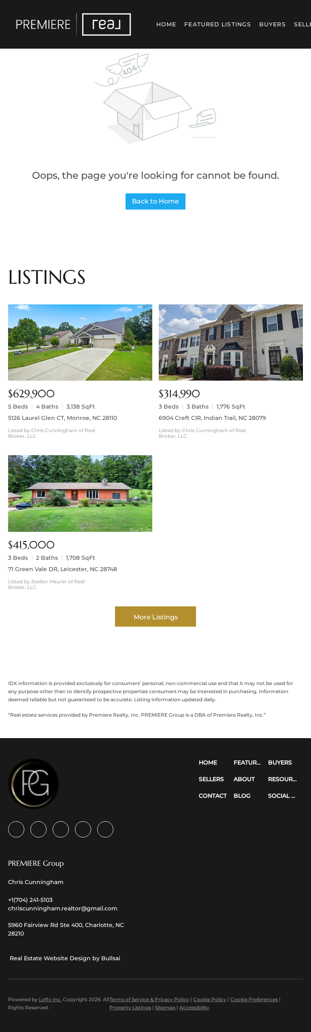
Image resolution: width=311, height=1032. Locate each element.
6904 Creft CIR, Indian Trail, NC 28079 (212, 418)
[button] (73, 24)
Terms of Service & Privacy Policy (149, 999)
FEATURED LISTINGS (217, 24)
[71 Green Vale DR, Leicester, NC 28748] (80, 493)
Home (166, 24)
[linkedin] (38, 829)
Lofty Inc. (50, 999)
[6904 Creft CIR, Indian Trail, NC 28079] (231, 342)
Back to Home (155, 201)
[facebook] (16, 829)
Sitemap (165, 1007)
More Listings (156, 617)
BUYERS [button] (272, 24)
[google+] (105, 829)
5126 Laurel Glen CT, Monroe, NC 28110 (62, 418)
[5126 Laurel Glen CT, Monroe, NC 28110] (80, 342)
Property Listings (130, 1007)
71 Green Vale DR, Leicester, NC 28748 (62, 569)
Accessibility (194, 1007)
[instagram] (83, 829)
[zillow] (61, 829)
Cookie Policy (209, 999)
